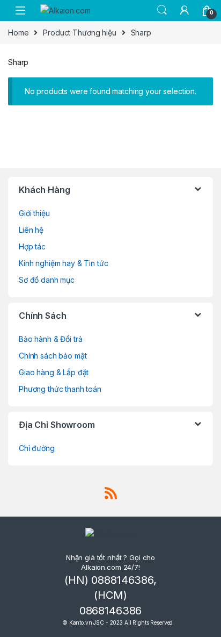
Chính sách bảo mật (52, 355)
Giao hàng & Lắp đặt (54, 372)
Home (18, 32)
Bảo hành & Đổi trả (50, 338)
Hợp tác (32, 246)
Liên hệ (31, 229)
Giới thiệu (34, 213)
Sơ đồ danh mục (47, 279)
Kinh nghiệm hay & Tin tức (63, 263)
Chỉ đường (37, 448)
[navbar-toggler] (20, 10)
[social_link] (111, 493)
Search (162, 10)
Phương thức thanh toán (60, 388)
